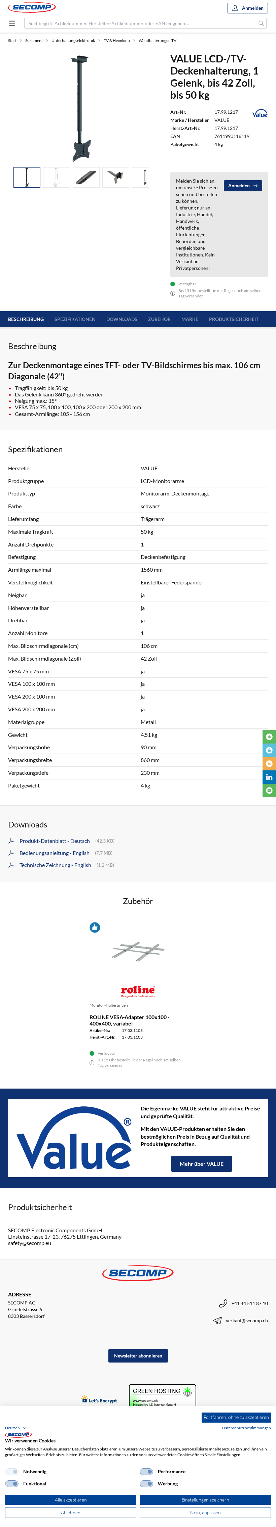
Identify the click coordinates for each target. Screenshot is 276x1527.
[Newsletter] (269, 790)
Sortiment (34, 40)
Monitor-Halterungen (109, 1005)
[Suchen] (261, 23)
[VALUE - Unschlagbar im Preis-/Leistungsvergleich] (74, 1138)
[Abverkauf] (269, 763)
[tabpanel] (81, 107)
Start (12, 40)
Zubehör (159, 319)
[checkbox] (12, 1471)
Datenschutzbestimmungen (246, 1427)
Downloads (121, 319)
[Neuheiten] (269, 737)
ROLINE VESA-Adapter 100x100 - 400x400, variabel (130, 1020)
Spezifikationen (75, 319)
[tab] (26, 177)
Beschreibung (26, 319)
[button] (16, 1428)
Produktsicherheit (233, 319)
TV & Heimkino (117, 40)
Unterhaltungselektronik (73, 40)
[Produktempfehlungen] (269, 750)
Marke (189, 319)
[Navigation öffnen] (12, 23)
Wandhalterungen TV (157, 40)
